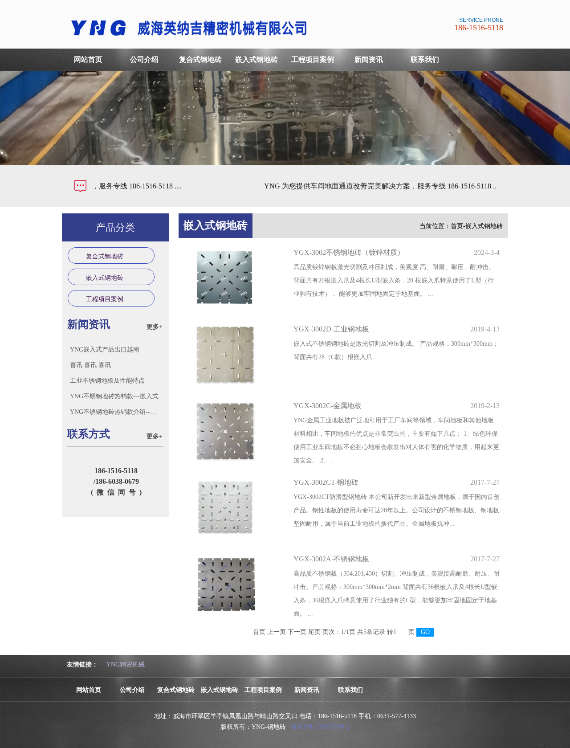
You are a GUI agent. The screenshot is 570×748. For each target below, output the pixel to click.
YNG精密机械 (125, 664)
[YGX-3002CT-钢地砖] (231, 507)
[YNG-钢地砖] (192, 37)
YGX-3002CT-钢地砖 (325, 482)
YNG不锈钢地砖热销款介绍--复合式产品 (116, 412)
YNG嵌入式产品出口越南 (104, 349)
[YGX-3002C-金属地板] (231, 431)
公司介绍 (144, 59)
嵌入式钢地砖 (256, 59)
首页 (457, 226)
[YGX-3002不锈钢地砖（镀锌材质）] (231, 278)
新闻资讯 (368, 59)
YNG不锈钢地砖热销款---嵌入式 (114, 396)
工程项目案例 (312, 59)
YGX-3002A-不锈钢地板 (331, 559)
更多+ (155, 327)
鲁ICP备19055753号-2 (320, 726)
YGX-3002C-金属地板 (327, 405)
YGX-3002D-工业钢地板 (331, 329)
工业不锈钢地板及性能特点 (107, 380)
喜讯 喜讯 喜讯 (90, 365)
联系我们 (425, 59)
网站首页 (88, 59)
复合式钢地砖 (200, 59)
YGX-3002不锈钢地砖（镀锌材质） (348, 252)
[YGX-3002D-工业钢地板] (231, 354)
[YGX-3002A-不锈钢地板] (231, 584)
